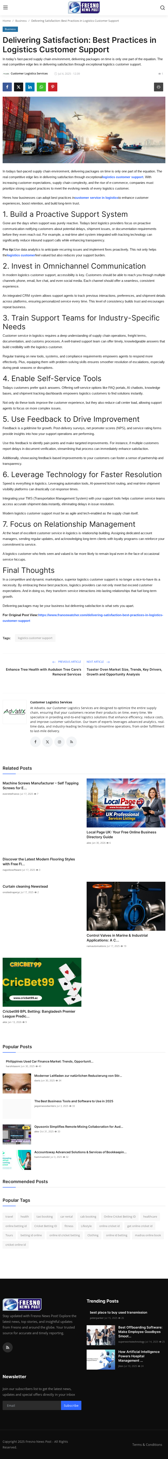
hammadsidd (42, 1157)
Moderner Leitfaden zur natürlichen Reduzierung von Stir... (78, 1075)
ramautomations (96, 946)
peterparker (97, 1318)
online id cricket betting (64, 1235)
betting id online (31, 1235)
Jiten (120, 1366)
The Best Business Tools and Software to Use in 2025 (73, 1101)
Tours (9, 1235)
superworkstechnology (131, 1341)
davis (37, 1080)
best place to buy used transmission (118, 1312)
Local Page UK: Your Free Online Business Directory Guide (121, 834)
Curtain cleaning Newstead (25, 886)
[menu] (5, 8)
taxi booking (45, 1216)
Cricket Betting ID (45, 1226)
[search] (162, 8)
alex (89, 842)
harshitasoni (13, 1066)
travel (9, 1216)
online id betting (116, 1235)
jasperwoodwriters (45, 1106)
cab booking (88, 1216)
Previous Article (69, 662)
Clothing (93, 1235)
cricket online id (15, 1245)
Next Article (96, 662)
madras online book (148, 1235)
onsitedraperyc (11, 892)
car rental (66, 1216)
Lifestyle (86, 1226)
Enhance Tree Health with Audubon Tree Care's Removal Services (43, 671)
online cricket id (109, 1226)
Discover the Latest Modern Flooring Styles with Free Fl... (39, 861)
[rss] (8, 1347)
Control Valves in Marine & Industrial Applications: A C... (117, 937)
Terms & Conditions (147, 1444)
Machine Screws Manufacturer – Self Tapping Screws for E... (41, 785)
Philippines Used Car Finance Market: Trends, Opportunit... (49, 1061)
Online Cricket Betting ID (120, 1216)
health (25, 1216)
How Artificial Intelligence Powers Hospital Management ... (139, 1356)
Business (21, 21)
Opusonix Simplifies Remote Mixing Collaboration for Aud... (78, 1126)
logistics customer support (35, 638)
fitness (69, 1226)
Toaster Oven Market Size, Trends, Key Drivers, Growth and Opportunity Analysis (124, 671)
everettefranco (11, 793)
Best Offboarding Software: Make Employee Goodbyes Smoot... (140, 1331)
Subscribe (71, 1405)
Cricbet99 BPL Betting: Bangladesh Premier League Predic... (39, 1013)
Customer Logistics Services (51, 702)
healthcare (150, 1216)
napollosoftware (12, 869)
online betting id (16, 1226)
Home (7, 21)
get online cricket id (139, 1226)
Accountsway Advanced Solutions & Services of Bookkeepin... (80, 1152)
